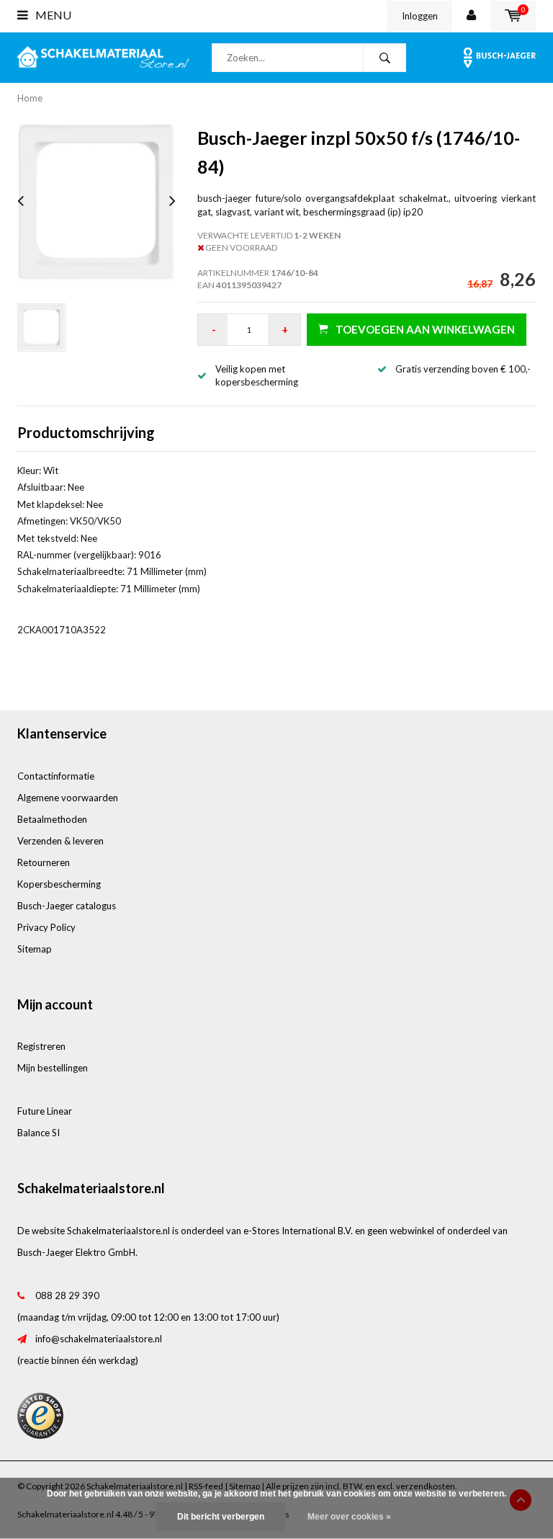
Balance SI (38, 1132)
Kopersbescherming (59, 884)
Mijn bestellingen (52, 1068)
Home (29, 98)
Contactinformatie (55, 776)
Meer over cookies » (349, 1517)
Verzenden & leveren (60, 841)
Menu (52, 15)
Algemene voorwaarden (67, 797)
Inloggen (420, 16)
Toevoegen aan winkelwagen (425, 329)
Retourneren (43, 862)
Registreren (41, 1046)
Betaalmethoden (52, 819)
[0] (513, 16)
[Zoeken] (384, 57)
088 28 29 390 (67, 1295)
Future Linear (44, 1111)
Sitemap (34, 949)
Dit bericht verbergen (220, 1517)
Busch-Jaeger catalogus (66, 905)
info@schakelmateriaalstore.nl (98, 1338)
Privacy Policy (46, 927)
